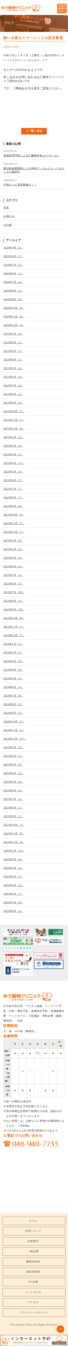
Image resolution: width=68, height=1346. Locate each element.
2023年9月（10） (14, 609)
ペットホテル (33, 1292)
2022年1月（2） (13, 437)
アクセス (33, 1302)
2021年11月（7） (14, 420)
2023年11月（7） (14, 626)
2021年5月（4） (13, 368)
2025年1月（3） (13, 747)
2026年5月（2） (13, 885)
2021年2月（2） (13, 342)
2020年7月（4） (13, 282)
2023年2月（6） (13, 549)
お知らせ (9, 216)
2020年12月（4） (14, 325)
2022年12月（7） (14, 532)
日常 (6, 207)
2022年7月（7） (13, 489)
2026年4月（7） (13, 876)
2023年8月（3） (13, 601)
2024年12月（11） (14, 738)
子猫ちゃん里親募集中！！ (20, 184)
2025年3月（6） (13, 764)
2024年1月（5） (13, 644)
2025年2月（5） (13, 756)
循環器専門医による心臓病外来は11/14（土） (31, 155)
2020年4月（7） (13, 256)
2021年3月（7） (13, 351)
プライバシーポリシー (34, 1312)
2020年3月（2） (13, 247)
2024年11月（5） (14, 730)
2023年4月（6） (13, 566)
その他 (7, 224)
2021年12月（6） (14, 428)
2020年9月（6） (13, 299)
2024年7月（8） (13, 695)
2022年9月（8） (13, 506)
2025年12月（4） (14, 842)
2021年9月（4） (13, 402)
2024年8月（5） (13, 704)
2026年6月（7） (13, 894)
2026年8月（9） (13, 911)
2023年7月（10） (14, 592)
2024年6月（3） (13, 687)
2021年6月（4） (13, 377)
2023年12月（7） (14, 635)
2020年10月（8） (14, 308)
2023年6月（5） (13, 583)
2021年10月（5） (14, 411)
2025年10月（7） (14, 825)
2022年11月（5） (14, 523)
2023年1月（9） (13, 540)
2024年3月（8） (13, 661)
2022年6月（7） (13, 480)
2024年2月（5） (13, 652)
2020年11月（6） (14, 316)
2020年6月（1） (13, 273)
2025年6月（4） (13, 790)
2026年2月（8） (13, 859)
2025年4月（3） (13, 773)
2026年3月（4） (13, 868)
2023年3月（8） (13, 557)
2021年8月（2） (13, 394)
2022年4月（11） (14, 463)
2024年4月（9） (13, 670)
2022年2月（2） (13, 445)
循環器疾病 (33, 1271)
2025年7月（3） (13, 799)
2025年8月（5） (13, 807)
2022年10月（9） (14, 514)
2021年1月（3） (13, 333)
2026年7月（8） (13, 902)
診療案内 (33, 1241)
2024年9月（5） (13, 713)
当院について (33, 1230)
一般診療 (33, 1251)
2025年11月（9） (14, 833)
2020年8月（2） (13, 290)
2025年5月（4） (13, 782)
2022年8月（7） (13, 497)
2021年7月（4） (13, 385)
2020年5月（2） (13, 265)
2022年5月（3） (13, 471)
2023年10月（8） (14, 618)
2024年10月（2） (14, 721)
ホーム (33, 1220)
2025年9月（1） (13, 816)
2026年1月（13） (14, 850)
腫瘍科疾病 (33, 1261)
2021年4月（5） (13, 359)
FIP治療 (33, 1281)
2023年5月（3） (13, 575)
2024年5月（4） (13, 678)
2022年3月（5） (13, 454)
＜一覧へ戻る (34, 130)
